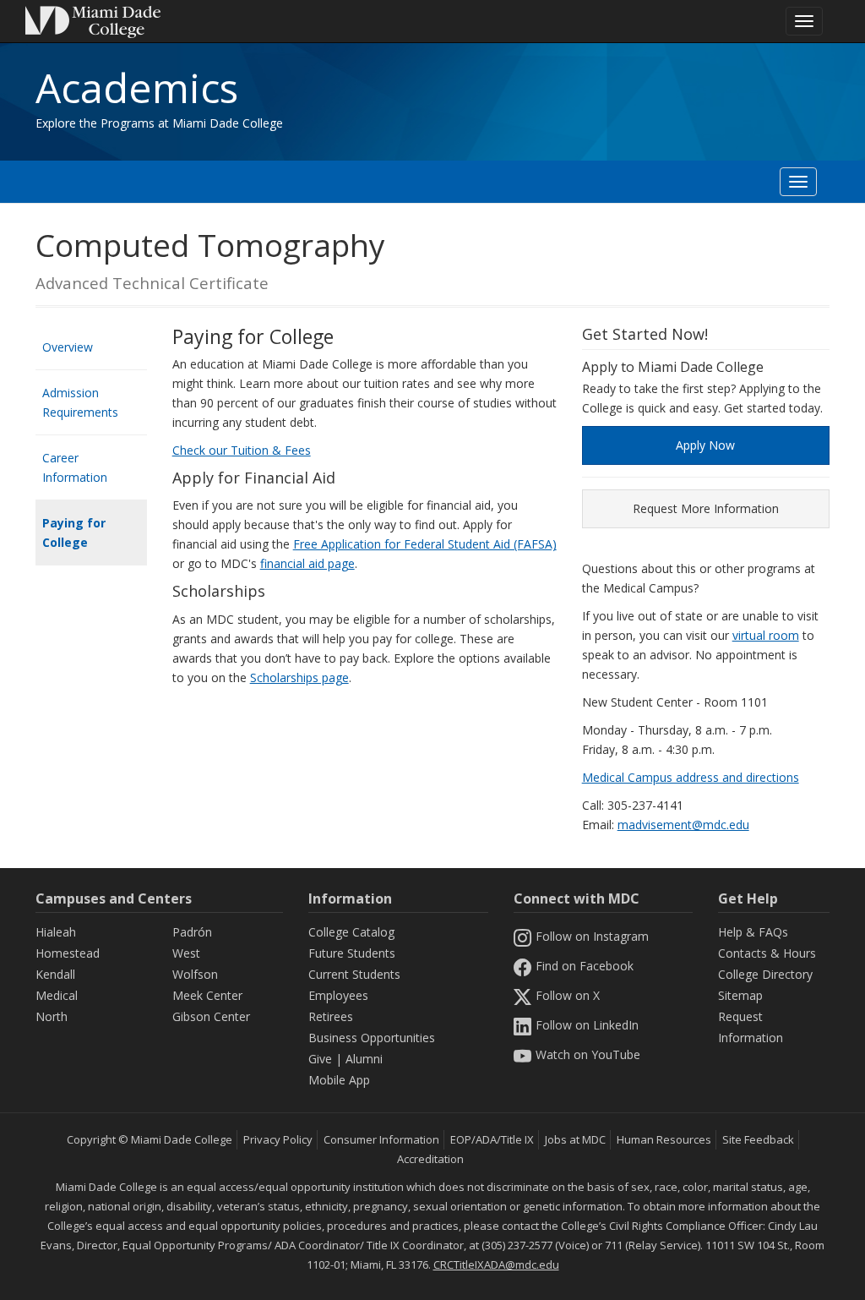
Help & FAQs (753, 932)
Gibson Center (211, 1016)
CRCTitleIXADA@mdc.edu (496, 1264)
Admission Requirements (80, 402)
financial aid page (307, 563)
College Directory (765, 974)
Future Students (351, 953)
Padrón (192, 932)
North (51, 1016)
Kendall (55, 974)
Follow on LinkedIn (587, 1025)
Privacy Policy (278, 1139)
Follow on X (568, 995)
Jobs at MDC (575, 1139)
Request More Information (706, 508)
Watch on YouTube (588, 1054)
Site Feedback (758, 1139)
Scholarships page (299, 677)
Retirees (330, 1016)
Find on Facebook (585, 966)
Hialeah (55, 932)
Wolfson (195, 974)
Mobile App (339, 1080)
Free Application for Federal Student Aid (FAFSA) (425, 544)
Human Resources (664, 1139)
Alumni (364, 1059)
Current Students (354, 974)
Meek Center (207, 995)
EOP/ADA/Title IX (492, 1139)
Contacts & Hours (767, 953)
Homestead (67, 953)
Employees (338, 995)
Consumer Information (381, 1139)
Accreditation (430, 1158)
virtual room (765, 635)
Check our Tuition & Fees (241, 450)
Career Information (74, 467)
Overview (67, 347)
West (186, 953)
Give (320, 1059)
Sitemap (740, 995)
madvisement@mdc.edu (683, 825)
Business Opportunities (371, 1038)
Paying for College (74, 532)
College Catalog (351, 932)
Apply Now (705, 445)
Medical (56, 995)
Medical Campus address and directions (690, 777)
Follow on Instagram (592, 936)
